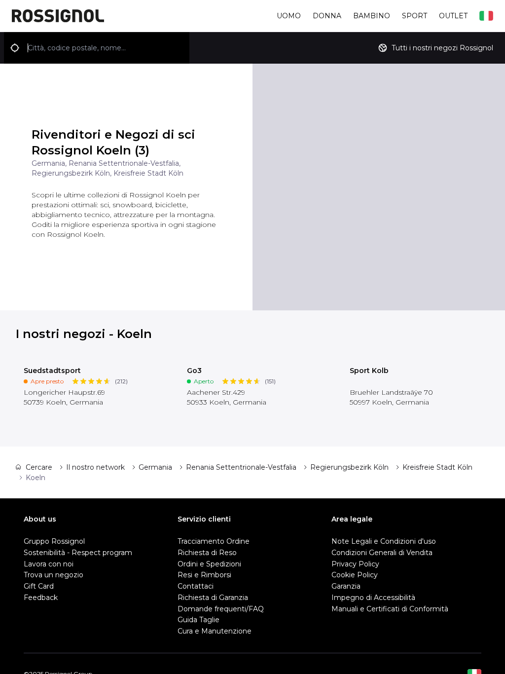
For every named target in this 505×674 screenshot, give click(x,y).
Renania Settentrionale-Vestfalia (241, 467)
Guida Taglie (198, 619)
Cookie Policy (354, 574)
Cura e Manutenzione (215, 631)
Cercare (39, 467)
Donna (327, 15)
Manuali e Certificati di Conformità (389, 608)
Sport (414, 15)
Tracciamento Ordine (214, 541)
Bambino (371, 15)
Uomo (289, 15)
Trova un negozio (53, 574)
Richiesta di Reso (207, 552)
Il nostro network (95, 467)
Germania (155, 467)
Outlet (453, 15)
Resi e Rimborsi (204, 574)
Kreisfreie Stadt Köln (437, 467)
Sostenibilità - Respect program (78, 552)
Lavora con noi (48, 564)
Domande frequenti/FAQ (221, 608)
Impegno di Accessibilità (373, 597)
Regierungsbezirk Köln (349, 467)
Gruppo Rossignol (54, 541)
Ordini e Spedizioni (209, 564)
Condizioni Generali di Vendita (382, 552)
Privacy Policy (355, 564)
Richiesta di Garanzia (213, 597)
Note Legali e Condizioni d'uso (383, 541)
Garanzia (346, 586)
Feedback (41, 597)
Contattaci (196, 586)
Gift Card (39, 586)
